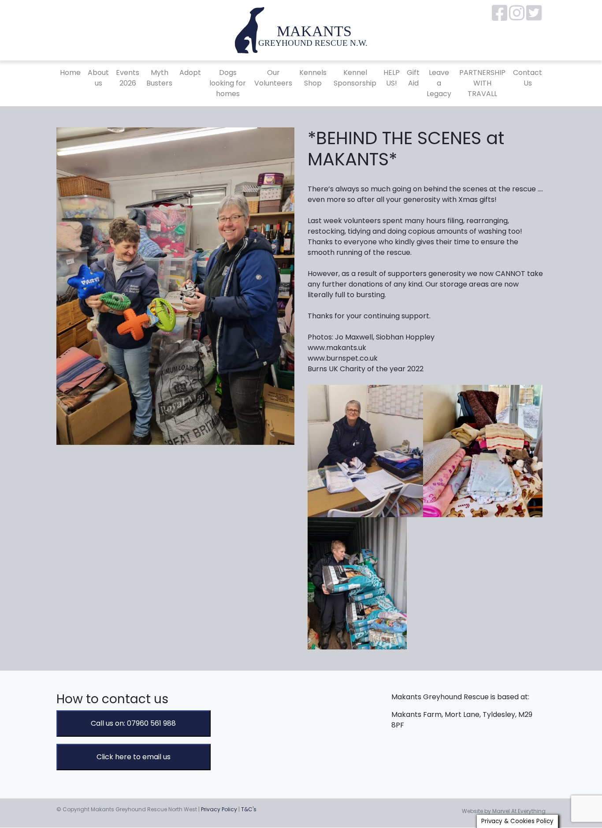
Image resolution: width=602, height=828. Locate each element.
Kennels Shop (313, 77)
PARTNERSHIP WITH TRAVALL (482, 83)
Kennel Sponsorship (355, 77)
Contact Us (527, 77)
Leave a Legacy (439, 83)
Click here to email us (134, 757)
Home (70, 72)
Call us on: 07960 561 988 (133, 723)
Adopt (190, 72)
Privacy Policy (219, 809)
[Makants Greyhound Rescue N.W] (301, 30)
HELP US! (391, 77)
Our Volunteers (273, 77)
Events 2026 (127, 77)
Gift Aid (413, 77)
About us (98, 77)
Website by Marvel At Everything (504, 811)
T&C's (248, 809)
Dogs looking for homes (227, 83)
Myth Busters (159, 77)
